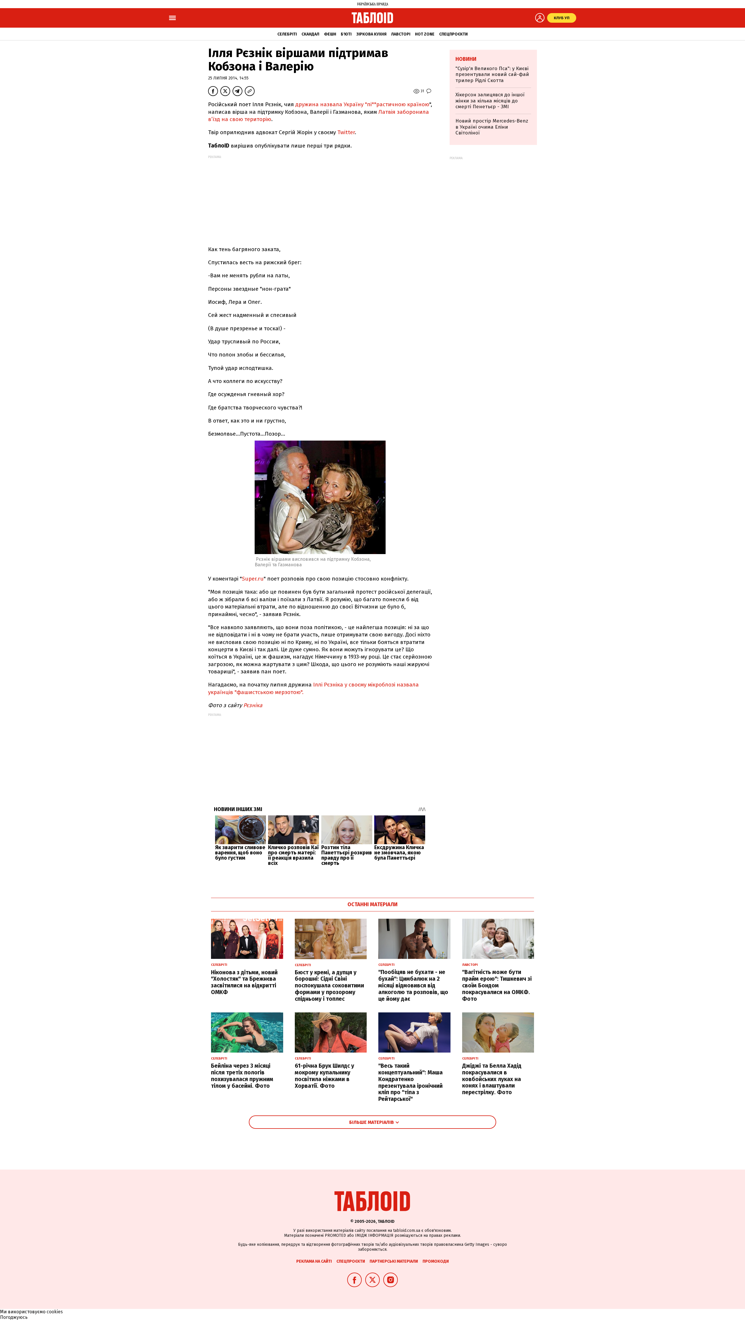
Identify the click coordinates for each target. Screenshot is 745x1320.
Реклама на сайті (314, 1261)
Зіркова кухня (371, 34)
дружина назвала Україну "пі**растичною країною (362, 104)
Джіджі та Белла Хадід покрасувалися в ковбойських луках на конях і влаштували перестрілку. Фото (492, 1079)
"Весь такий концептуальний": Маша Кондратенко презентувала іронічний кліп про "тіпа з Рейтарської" (410, 1082)
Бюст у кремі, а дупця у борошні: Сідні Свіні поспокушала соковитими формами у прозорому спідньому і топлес (329, 985)
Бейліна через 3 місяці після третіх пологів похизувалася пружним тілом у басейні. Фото (242, 1075)
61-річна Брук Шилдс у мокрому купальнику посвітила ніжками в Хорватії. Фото (324, 1075)
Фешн (330, 34)
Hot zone (424, 34)
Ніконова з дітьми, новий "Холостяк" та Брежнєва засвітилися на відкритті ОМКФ (244, 982)
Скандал (310, 34)
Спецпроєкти (453, 34)
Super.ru (253, 578)
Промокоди (436, 1261)
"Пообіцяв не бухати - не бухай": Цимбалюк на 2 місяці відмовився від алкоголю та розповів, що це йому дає (413, 985)
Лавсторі (400, 34)
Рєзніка (252, 705)
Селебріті (287, 34)
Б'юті (346, 34)
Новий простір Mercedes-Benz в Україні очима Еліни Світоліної (491, 127)
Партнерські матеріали (394, 1261)
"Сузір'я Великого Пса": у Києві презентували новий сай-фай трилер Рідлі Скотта (492, 74)
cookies (55, 1311)
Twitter (346, 132)
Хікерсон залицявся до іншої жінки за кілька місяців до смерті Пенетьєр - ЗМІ (489, 101)
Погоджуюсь (14, 1317)
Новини (465, 59)
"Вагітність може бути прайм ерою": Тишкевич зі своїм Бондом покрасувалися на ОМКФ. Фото (497, 985)
